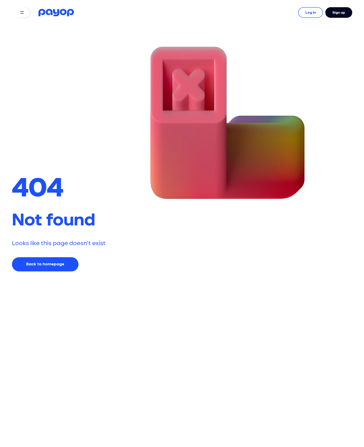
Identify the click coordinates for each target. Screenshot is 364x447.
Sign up (338, 12)
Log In (310, 12)
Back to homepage (45, 264)
